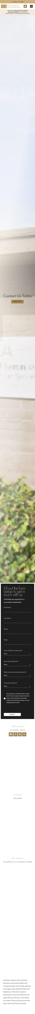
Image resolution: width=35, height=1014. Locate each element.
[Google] (20, 734)
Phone (6, 629)
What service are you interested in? (15, 672)
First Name (7, 607)
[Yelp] (24, 734)
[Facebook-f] (16, 921)
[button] (31, 6)
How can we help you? (11, 661)
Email (5, 640)
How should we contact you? (13, 650)
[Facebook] (11, 734)
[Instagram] (15, 734)
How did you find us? (10, 683)
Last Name (7, 618)
